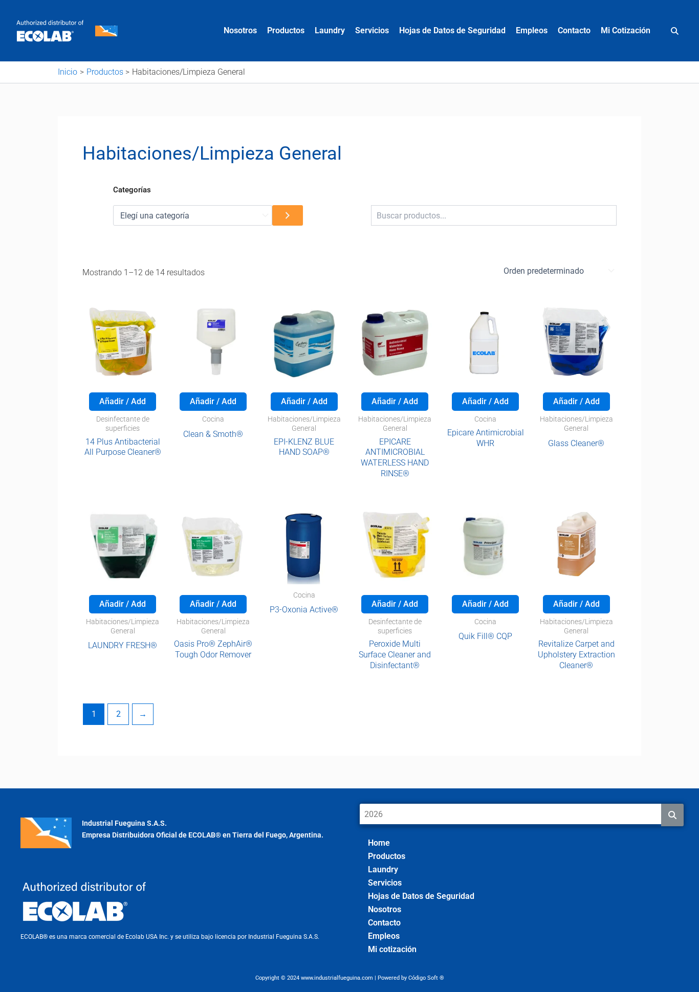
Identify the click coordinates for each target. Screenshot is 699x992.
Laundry (330, 30)
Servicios (372, 30)
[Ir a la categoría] (287, 215)
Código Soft (423, 978)
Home (379, 843)
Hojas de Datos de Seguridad (452, 30)
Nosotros (240, 30)
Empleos (532, 30)
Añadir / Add (122, 401)
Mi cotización (392, 949)
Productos (285, 30)
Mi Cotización (625, 30)
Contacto (574, 30)
